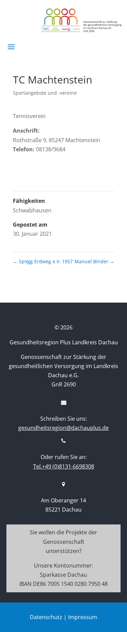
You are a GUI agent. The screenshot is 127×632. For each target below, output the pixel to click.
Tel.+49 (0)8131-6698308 (63, 466)
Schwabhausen (32, 210)
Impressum (82, 617)
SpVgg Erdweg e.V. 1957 (43, 261)
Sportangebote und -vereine (45, 93)
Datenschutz (46, 617)
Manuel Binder (94, 261)
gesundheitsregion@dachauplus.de (63, 428)
